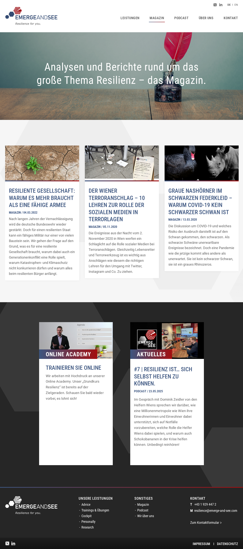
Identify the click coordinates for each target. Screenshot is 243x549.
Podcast (142, 510)
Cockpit (86, 516)
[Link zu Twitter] (215, 5)
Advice (85, 505)
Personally (88, 522)
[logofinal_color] (31, 16)
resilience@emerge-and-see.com (213, 511)
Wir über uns (145, 516)
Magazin (143, 505)
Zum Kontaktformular (204, 523)
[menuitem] (229, 4)
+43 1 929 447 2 (203, 504)
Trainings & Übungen (95, 510)
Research (87, 527)
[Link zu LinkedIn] (221, 5)
